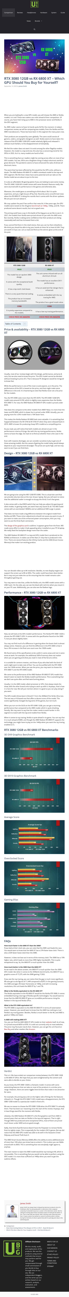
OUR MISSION (52, 1248)
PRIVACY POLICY (53, 1258)
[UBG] (34, 4)
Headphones (31, 13)
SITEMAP (50, 1266)
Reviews (20, 13)
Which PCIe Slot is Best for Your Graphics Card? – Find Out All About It (28, 1230)
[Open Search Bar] (34, 29)
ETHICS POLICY (52, 1254)
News (29, 21)
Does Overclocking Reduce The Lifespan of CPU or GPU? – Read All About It (30, 1228)
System (53, 13)
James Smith (25, 1203)
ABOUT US (51, 1245)
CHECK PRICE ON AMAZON (19, 317)
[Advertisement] (34, 102)
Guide (63, 13)
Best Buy (7, 1029)
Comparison (8, 13)
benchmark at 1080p (40, 206)
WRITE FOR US (52, 1242)
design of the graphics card (17, 526)
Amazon (32, 1029)
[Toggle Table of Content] (24, 323)
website (49, 1022)
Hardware (43, 13)
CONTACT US (52, 1251)
